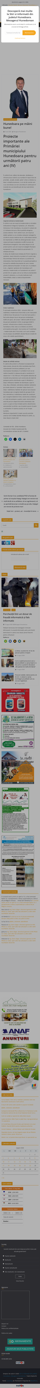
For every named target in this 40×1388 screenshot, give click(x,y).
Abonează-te (29, 33)
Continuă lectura (20, 38)
